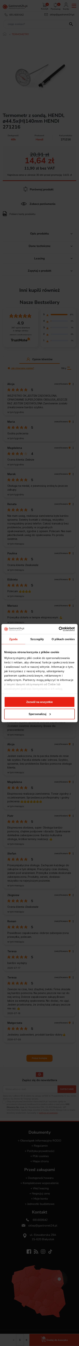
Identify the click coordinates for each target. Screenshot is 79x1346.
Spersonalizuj (37, 713)
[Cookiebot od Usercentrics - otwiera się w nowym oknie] (59, 629)
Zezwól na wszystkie (39, 701)
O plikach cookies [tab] (63, 639)
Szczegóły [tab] (37, 639)
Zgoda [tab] (13, 639)
